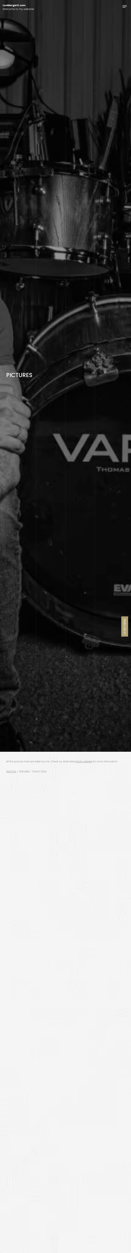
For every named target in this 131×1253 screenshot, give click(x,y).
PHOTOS (11, 771)
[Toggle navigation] (124, 6)
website (87, 761)
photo (79, 761)
